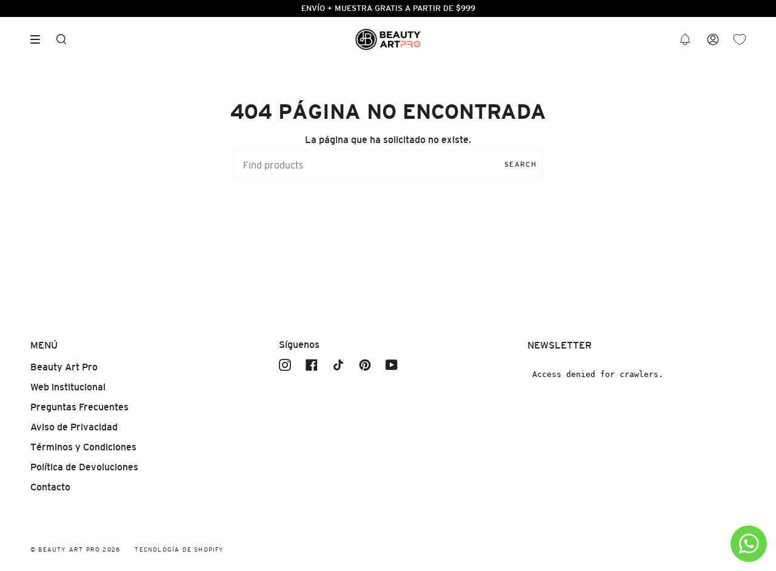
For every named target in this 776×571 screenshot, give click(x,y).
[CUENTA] (713, 39)
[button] (685, 39)
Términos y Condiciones (83, 447)
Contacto (50, 487)
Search (520, 164)
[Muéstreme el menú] (39, 39)
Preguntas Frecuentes (79, 407)
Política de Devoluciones (84, 467)
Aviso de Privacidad (74, 427)
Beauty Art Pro (64, 367)
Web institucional (67, 387)
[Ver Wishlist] (740, 39)
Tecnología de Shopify (179, 549)
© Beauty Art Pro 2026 (75, 549)
